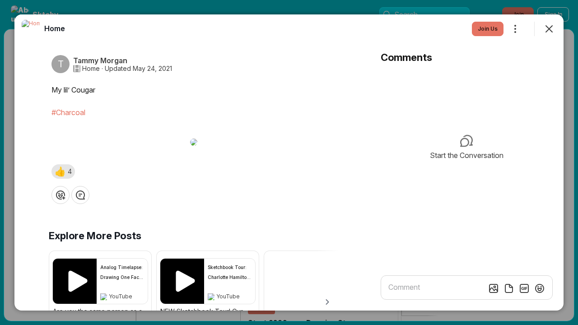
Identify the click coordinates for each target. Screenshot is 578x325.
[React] (60, 195)
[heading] (54, 28)
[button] (63, 171)
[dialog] (289, 162)
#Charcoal (68, 112)
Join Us (488, 28)
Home (91, 68)
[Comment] (80, 195)
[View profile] (31, 29)
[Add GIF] (524, 288)
